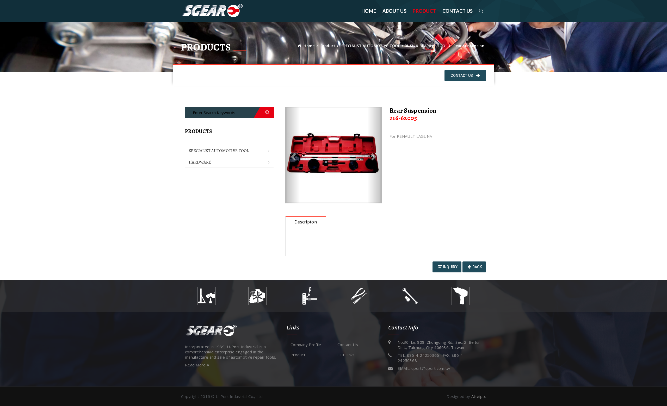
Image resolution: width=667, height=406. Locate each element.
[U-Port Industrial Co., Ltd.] (212, 11)
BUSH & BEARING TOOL (426, 45)
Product (424, 11)
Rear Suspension (469, 45)
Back (477, 267)
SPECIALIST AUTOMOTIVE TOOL (370, 45)
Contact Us (462, 75)
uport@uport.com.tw (430, 368)
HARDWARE (200, 162)
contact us (457, 11)
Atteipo (478, 396)
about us (394, 11)
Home (368, 11)
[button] (292, 155)
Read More (196, 364)
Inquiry (449, 267)
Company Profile (306, 344)
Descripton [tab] (305, 222)
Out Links (346, 354)
